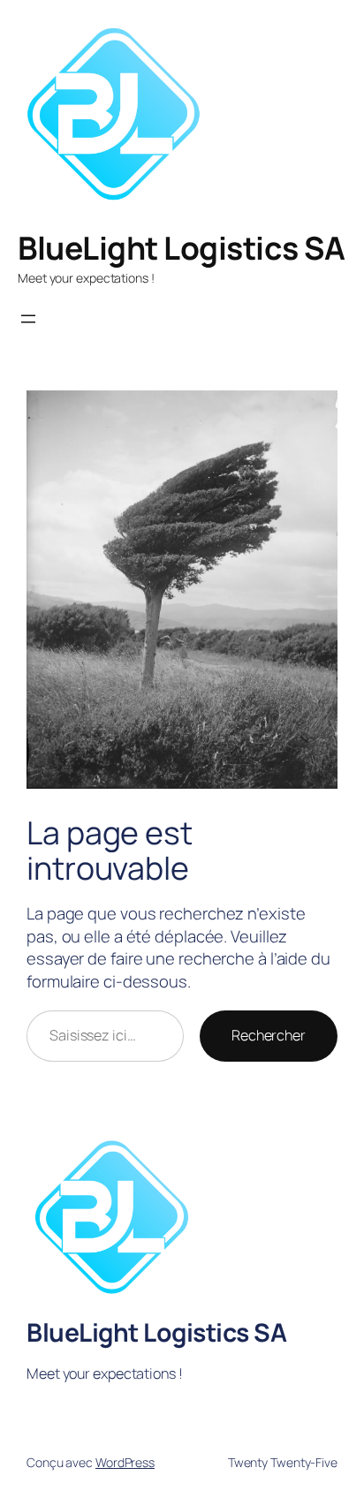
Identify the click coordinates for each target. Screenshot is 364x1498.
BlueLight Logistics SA (181, 247)
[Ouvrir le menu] (28, 318)
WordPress (125, 1462)
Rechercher (268, 1035)
